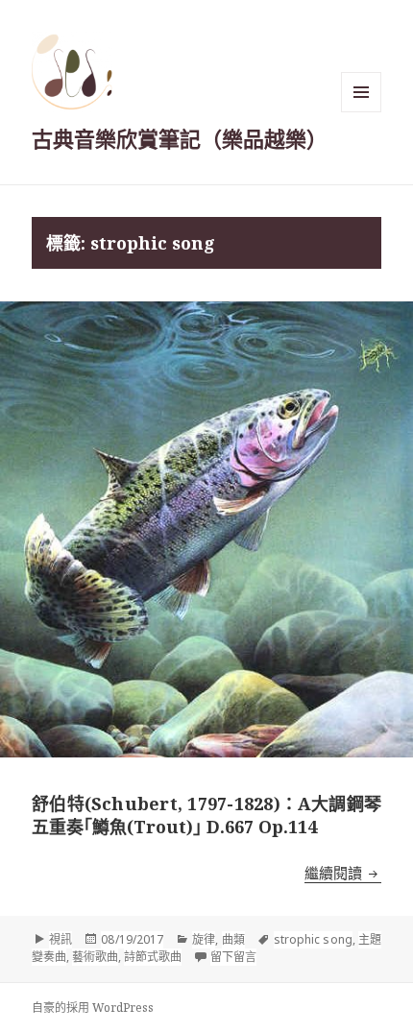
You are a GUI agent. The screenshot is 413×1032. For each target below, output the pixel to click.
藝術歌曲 (95, 956)
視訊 (60, 939)
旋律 (203, 939)
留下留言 (233, 956)
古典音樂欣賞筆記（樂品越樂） (180, 138)
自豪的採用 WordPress (93, 1007)
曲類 (233, 939)
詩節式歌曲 (153, 956)
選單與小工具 (361, 92)
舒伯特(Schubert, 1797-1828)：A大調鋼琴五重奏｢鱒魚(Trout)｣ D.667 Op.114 (206, 815)
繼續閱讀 (342, 872)
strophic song (313, 939)
